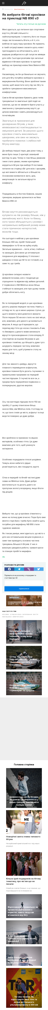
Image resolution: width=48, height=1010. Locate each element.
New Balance (7, 617)
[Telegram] (19, 569)
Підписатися (24, 589)
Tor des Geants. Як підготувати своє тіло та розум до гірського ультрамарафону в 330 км (24, 1001)
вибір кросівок (18, 617)
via (3, 557)
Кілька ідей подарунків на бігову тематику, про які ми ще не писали (23, 881)
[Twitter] (39, 569)
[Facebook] (9, 569)
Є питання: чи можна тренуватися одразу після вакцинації (21, 939)
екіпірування (27, 614)
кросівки (5, 614)
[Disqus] (24, 729)
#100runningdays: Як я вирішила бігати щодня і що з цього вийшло (25, 603)
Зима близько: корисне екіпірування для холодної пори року (22, 960)
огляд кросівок (15, 614)
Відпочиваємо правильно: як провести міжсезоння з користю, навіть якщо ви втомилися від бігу (23, 911)
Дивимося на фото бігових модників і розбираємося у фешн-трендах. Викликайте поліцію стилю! (24, 801)
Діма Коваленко (19, 9)
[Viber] (29, 569)
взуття (35, 614)
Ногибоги (24, 3)
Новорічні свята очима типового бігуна (23, 838)
